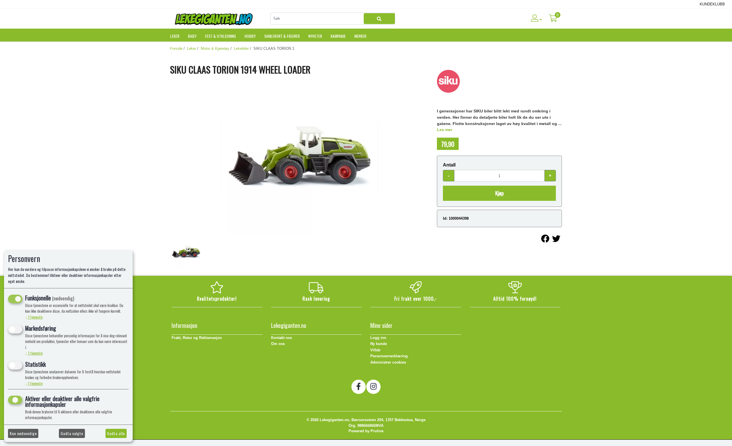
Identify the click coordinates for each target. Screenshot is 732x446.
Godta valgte (72, 433)
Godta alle (116, 433)
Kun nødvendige (23, 433)
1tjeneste (34, 317)
